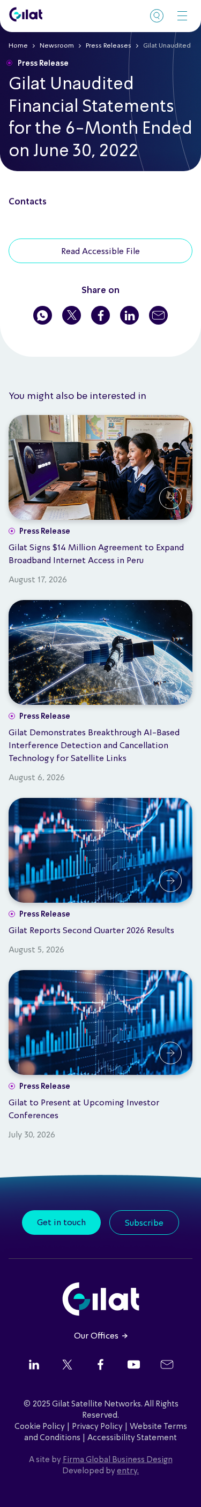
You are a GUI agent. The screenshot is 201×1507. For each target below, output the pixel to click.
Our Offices (96, 1336)
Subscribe (144, 1223)
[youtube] (133, 1366)
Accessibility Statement (132, 1438)
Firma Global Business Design (118, 1460)
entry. (128, 1471)
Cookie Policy (39, 1427)
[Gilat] (26, 14)
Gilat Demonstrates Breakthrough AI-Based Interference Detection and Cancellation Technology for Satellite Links (94, 746)
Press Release (43, 63)
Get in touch (61, 1223)
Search (156, 15)
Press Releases (108, 46)
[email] (167, 1366)
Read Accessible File (100, 252)
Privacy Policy (97, 1427)
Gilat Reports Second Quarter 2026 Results (91, 931)
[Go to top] (179, 1485)
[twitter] (67, 1366)
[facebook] (100, 1366)
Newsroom (57, 46)
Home (18, 46)
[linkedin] (34, 1366)
